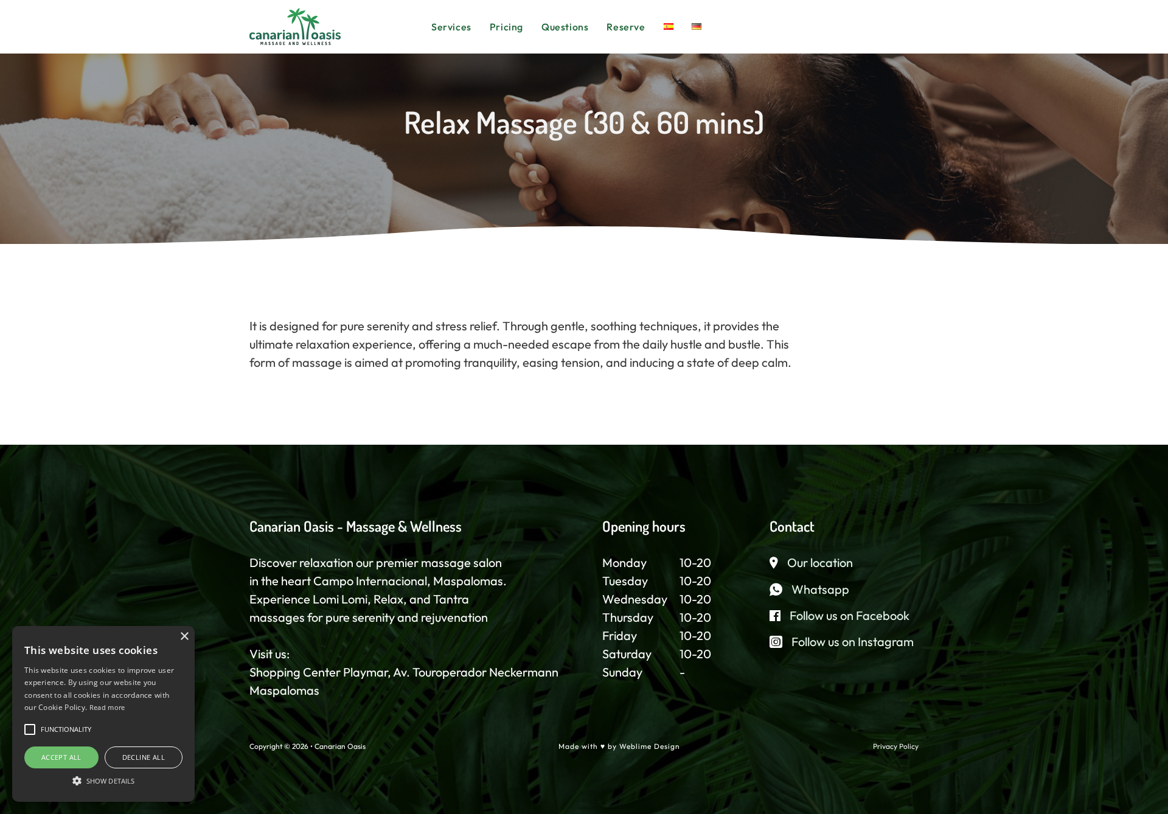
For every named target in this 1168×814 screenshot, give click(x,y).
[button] (30, 729)
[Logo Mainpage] (295, 25)
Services (451, 27)
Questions (564, 27)
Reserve (626, 27)
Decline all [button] (143, 757)
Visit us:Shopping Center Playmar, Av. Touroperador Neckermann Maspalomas (403, 672)
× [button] (184, 636)
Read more (107, 707)
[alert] (103, 714)
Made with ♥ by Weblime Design (619, 746)
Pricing (506, 27)
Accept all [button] (61, 757)
